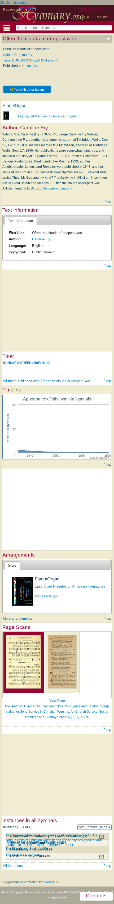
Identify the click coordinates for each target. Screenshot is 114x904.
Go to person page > (57, 188)
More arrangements (18, 618)
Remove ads (12, 9)
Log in (84, 17)
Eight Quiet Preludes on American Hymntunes (70, 586)
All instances (13, 866)
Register (101, 17)
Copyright (17, 892)
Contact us (50, 882)
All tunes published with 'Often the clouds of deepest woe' (47, 381)
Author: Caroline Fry (17, 55)
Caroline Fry (41, 239)
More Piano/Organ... (48, 596)
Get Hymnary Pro (57, 897)
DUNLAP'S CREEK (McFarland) (26, 362)
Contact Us (43, 892)
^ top (107, 201)
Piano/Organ (15, 105)
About (5, 892)
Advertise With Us (62, 892)
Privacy (29, 892)
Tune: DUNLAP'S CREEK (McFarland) (30, 60)
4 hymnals (29, 66)
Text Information (20, 221)
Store (12, 565)
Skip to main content (14, 3)
